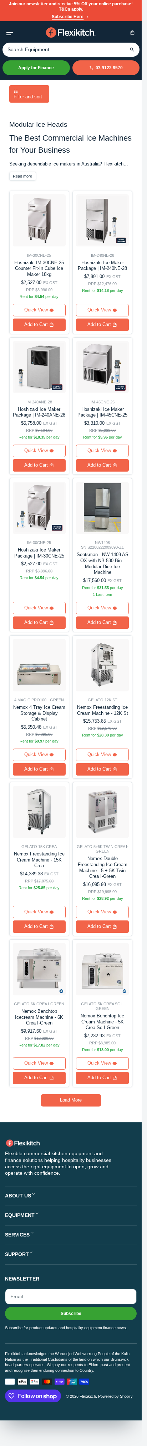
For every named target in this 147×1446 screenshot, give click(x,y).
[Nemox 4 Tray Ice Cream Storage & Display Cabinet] (39, 665)
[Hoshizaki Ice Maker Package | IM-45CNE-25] (102, 367)
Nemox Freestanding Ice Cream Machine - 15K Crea (39, 860)
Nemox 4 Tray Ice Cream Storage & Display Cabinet (39, 713)
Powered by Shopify (115, 1396)
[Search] (132, 49)
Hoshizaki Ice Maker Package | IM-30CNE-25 (39, 553)
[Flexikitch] (71, 32)
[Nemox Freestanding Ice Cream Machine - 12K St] (102, 665)
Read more (22, 176)
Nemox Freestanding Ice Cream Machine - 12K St (102, 710)
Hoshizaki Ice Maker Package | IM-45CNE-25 (102, 412)
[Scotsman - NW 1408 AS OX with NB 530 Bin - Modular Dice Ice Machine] (102, 508)
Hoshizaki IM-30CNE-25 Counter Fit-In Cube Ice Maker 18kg (39, 268)
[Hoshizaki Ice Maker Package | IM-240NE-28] (102, 220)
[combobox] (71, 50)
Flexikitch (88, 1396)
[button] (9, 32)
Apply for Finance (36, 67)
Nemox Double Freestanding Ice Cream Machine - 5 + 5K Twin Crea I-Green (102, 867)
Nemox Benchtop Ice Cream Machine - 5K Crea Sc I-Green (102, 1022)
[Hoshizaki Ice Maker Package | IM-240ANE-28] (39, 367)
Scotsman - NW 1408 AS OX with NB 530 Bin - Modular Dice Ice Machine (102, 563)
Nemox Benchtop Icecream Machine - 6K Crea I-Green (39, 1017)
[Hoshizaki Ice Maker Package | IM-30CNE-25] (39, 508)
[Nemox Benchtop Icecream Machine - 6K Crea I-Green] (39, 969)
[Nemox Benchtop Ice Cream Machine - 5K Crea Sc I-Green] (102, 969)
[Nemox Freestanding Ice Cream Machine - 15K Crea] (39, 812)
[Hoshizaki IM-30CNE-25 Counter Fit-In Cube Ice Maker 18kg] (39, 220)
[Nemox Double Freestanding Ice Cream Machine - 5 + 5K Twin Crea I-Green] (102, 812)
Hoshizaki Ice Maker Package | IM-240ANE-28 (39, 412)
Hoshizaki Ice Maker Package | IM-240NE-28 (102, 265)
